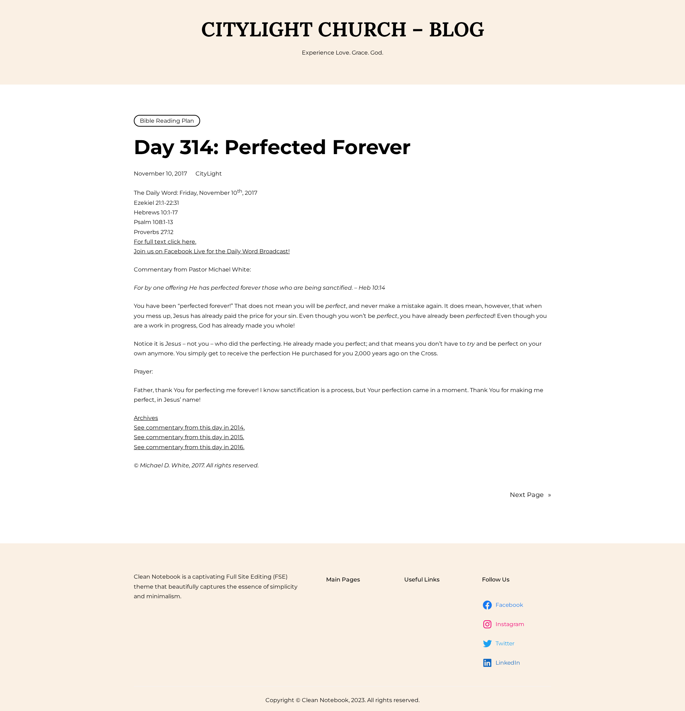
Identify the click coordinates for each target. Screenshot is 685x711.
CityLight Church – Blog (342, 29)
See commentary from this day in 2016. (189, 447)
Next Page (530, 495)
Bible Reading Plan (167, 120)
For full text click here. (165, 241)
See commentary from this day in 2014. (189, 427)
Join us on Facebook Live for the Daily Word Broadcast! (212, 251)
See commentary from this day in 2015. (189, 437)
